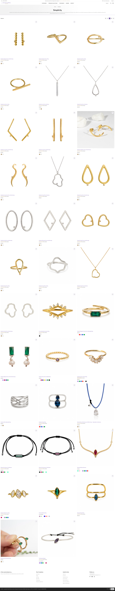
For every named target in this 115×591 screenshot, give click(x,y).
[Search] (111, 3)
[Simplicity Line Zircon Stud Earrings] (57, 129)
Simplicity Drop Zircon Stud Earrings (83, 195)
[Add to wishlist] (36, 22)
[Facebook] (92, 576)
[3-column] (109, 18)
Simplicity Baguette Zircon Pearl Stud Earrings (8, 376)
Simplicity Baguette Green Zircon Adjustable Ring (85, 331)
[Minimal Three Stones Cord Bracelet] (57, 447)
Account (64, 575)
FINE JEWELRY (61, 3)
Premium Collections (39, 581)
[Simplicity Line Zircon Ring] (19, 84)
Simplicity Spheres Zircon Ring (44, 58)
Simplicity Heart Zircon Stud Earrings (83, 240)
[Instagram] (94, 576)
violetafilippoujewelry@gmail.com (94, 574)
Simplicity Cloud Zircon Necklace (44, 195)
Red (46, 516)
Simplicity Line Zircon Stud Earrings (44, 149)
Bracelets (37, 578)
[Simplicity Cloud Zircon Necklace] (57, 175)
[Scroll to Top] (113, 586)
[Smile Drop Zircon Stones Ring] (95, 356)
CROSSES (67, 3)
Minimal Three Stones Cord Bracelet (44, 467)
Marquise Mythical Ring (42, 512)
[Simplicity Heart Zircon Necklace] (95, 265)
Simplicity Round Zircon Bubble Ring (45, 376)
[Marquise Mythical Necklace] (95, 447)
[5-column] (113, 18)
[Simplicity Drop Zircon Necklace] (95, 84)
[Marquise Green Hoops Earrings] (19, 538)
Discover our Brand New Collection (64, 0)
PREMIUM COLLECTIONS (53, 3)
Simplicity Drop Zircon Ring (5, 285)
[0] (113, 3)
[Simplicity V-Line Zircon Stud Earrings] (19, 129)
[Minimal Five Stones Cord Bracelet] (19, 447)
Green (41, 516)
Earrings (37, 577)
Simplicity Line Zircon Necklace (44, 104)
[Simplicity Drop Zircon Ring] (19, 265)
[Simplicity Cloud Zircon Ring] (57, 265)
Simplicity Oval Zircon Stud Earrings (6, 240)
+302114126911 (91, 573)
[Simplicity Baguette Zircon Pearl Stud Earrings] (19, 356)
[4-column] (111, 18)
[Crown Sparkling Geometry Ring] (57, 311)
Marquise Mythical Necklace (81, 467)
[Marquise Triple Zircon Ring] (19, 492)
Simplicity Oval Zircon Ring (81, 58)
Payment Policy (65, 577)
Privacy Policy (65, 578)
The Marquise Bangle (42, 558)
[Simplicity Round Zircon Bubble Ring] (57, 356)
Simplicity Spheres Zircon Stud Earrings (7, 58)
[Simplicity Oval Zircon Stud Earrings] (19, 220)
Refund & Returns (65, 580)
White (41, 336)
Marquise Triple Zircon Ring (5, 512)
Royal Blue (44, 516)
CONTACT (72, 3)
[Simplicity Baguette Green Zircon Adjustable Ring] (95, 311)
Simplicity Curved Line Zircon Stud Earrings (8, 195)
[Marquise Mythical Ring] (57, 492)
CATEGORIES (44, 3)
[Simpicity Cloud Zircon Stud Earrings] (19, 311)
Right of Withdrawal (66, 583)
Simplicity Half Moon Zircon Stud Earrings (84, 149)
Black (39, 336)
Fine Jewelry (38, 580)
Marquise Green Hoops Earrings (6, 558)
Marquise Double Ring (80, 512)
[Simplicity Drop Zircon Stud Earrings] (95, 175)
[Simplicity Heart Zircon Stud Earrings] (95, 220)
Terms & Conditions (66, 581)
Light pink (47, 516)
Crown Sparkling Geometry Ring (44, 331)
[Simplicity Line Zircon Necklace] (57, 84)
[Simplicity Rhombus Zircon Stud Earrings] (57, 220)
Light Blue (49, 516)
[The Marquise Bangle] (57, 538)
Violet (39, 516)
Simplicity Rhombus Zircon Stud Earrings (45, 240)
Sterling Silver (3, 63)
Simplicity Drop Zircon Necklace (82, 104)
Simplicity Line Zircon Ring (5, 104)
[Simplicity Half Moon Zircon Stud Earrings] (95, 129)
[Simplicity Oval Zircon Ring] (95, 38)
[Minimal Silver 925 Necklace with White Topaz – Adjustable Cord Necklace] (95, 402)
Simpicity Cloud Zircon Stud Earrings (6, 331)
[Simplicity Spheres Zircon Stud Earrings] (19, 38)
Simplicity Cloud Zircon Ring (43, 285)
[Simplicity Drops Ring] (57, 402)
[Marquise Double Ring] (95, 492)
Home (55, 6)
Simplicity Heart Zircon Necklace (82, 285)
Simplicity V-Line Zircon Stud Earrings (7, 149)
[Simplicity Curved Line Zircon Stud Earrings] (19, 175)
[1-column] (105, 18)
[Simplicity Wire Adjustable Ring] (19, 402)
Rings (37, 575)
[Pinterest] (89, 576)
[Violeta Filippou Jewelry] (6, 3)
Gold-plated (1, 63)
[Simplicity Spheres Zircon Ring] (57, 38)
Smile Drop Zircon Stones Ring (82, 376)
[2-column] (107, 18)
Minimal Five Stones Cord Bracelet (6, 467)
